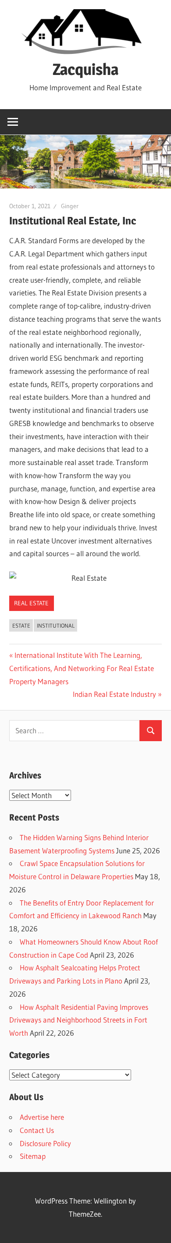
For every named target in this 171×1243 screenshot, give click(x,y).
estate (21, 625)
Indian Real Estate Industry (114, 694)
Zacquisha (85, 69)
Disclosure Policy (45, 1143)
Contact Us (37, 1130)
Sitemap (33, 1156)
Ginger (69, 206)
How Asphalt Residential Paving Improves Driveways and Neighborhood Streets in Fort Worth (78, 1020)
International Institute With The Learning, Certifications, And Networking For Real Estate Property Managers (81, 668)
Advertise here (42, 1117)
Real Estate (31, 603)
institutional (56, 625)
